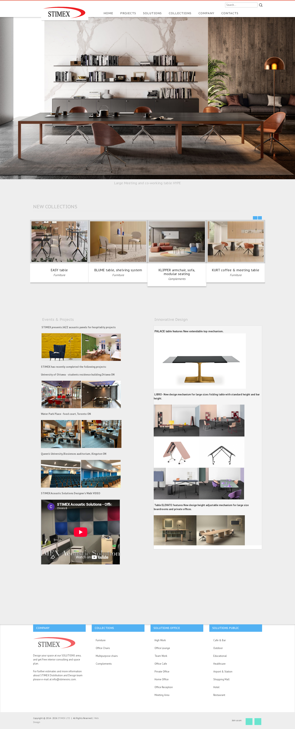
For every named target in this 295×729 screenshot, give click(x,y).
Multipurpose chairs (107, 656)
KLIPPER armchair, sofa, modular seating (177, 272)
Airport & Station (222, 671)
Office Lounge (162, 648)
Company (43, 628)
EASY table (59, 270)
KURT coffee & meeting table (235, 270)
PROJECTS (128, 13)
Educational (220, 656)
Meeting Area (162, 695)
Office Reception (164, 687)
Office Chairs (103, 648)
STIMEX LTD (64, 718)
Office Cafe (161, 663)
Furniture (59, 275)
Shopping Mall (221, 679)
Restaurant (219, 695)
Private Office (162, 671)
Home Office (162, 679)
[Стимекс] (64, 10)
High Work (160, 640)
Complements (176, 279)
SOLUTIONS (153, 13)
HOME (109, 13)
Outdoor (218, 648)
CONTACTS (229, 13)
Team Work (161, 656)
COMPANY (206, 13)
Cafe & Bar (219, 640)
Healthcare (219, 663)
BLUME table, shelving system (118, 270)
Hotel (216, 687)
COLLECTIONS (180, 13)
